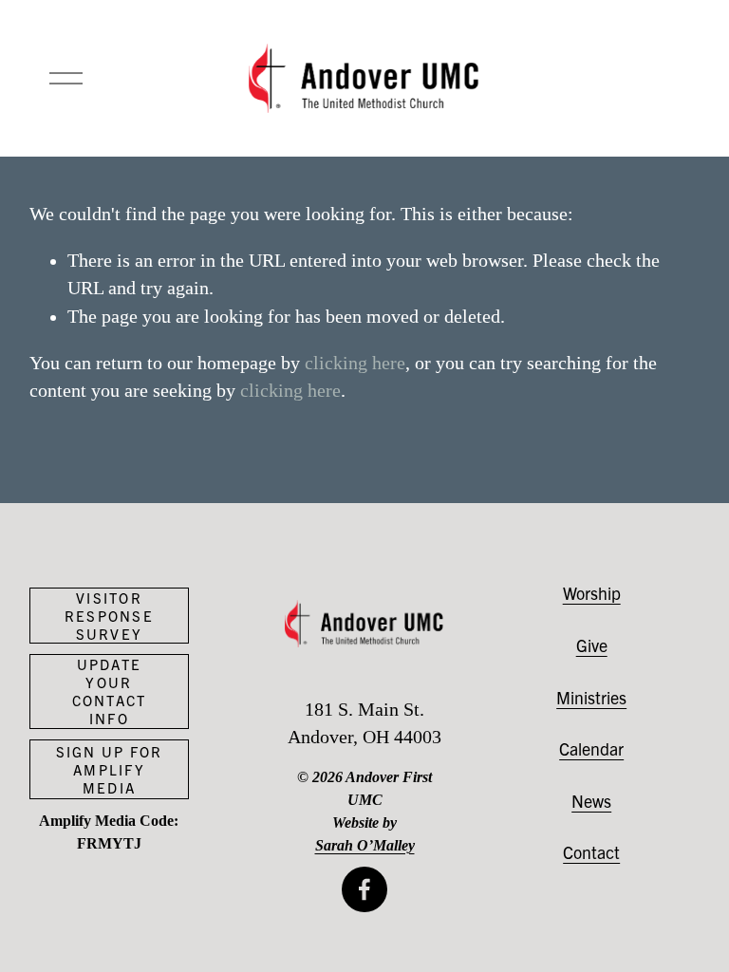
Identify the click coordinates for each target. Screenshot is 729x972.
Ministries (591, 697)
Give (592, 645)
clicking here (355, 363)
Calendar (591, 748)
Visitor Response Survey (109, 616)
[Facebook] (364, 889)
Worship (592, 593)
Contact (591, 852)
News (591, 801)
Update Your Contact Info (109, 691)
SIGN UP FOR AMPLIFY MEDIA (109, 769)
